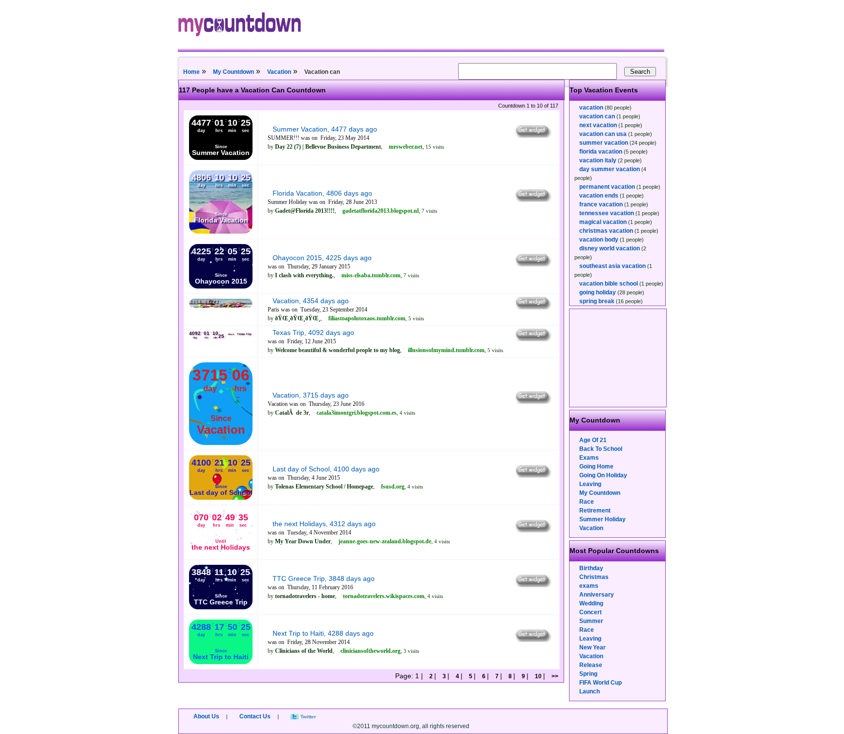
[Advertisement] (618, 358)
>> (554, 676)
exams (588, 585)
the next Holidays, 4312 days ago (324, 524)
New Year (592, 647)
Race (586, 501)
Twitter (308, 716)
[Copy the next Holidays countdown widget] (532, 530)
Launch (589, 691)
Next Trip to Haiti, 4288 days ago (323, 633)
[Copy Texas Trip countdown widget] (532, 339)
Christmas (594, 577)
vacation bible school (608, 283)
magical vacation (603, 222)
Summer (591, 621)
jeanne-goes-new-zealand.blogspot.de (384, 541)
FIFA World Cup (600, 682)
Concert (590, 612)
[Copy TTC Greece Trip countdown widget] (532, 585)
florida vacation (600, 151)
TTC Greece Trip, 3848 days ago (324, 578)
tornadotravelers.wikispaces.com (383, 596)
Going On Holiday (603, 475)
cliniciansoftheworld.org (370, 650)
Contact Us (255, 716)
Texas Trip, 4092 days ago (313, 332)
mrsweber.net (405, 146)
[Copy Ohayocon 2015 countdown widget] (532, 264)
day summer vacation (609, 169)
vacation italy (597, 160)
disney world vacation (609, 248)
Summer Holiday (602, 519)
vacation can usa (603, 134)
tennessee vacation (606, 213)
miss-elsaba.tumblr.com (371, 275)
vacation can (597, 116)
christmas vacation (606, 230)
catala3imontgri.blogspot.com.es (356, 412)
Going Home (596, 466)
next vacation (598, 125)
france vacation (601, 204)
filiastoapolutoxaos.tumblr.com (366, 318)
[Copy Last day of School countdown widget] (532, 475)
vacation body (598, 239)
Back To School (600, 448)
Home (191, 71)
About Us (206, 716)
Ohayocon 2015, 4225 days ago (322, 258)
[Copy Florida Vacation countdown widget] (532, 199)
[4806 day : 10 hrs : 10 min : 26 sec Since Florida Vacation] (221, 231)
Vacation (279, 71)
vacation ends (598, 195)
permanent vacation (607, 186)
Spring (588, 673)
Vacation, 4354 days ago (311, 301)
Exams (589, 457)
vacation (591, 107)
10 (538, 676)
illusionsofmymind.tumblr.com (446, 350)
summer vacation (603, 142)
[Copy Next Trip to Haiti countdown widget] (532, 640)
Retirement (595, 510)
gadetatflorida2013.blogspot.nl (380, 210)
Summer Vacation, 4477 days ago (325, 129)
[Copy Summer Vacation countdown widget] (532, 135)
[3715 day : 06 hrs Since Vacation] (221, 443)
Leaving (590, 484)
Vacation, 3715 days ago (311, 395)
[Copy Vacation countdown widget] (532, 307)
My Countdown (233, 71)
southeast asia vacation (612, 266)
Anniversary (596, 594)
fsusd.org (392, 486)
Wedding (591, 603)
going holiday (597, 292)
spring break (596, 301)
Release (590, 665)
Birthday (591, 568)
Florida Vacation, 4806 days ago (322, 193)
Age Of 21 (593, 440)
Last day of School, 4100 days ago (326, 469)
